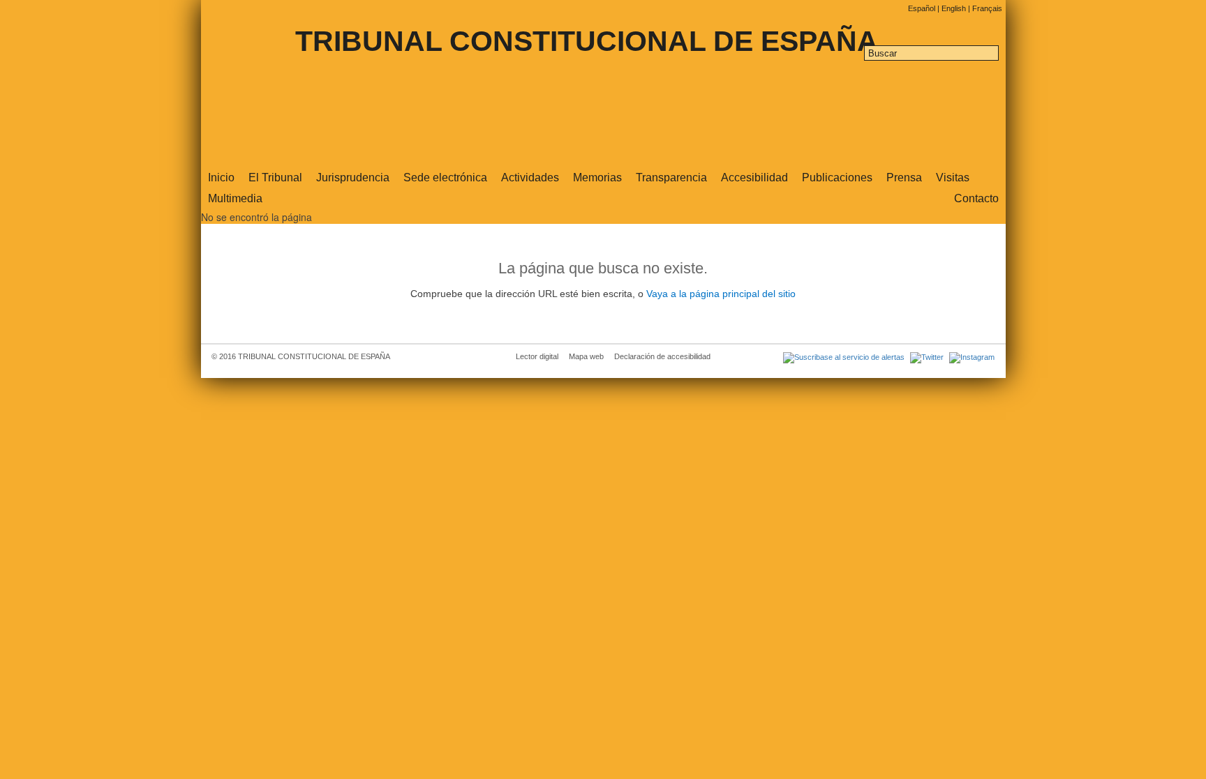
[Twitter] (926, 356)
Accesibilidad (754, 177)
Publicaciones (837, 177)
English (954, 8)
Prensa (904, 177)
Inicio (221, 177)
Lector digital (537, 356)
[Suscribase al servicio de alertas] (843, 356)
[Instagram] (970, 356)
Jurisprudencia (352, 177)
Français (987, 8)
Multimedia (235, 198)
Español (922, 8)
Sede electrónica (445, 177)
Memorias (597, 177)
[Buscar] (992, 54)
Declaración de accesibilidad (662, 356)
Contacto (976, 198)
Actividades (530, 177)
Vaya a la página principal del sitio (721, 294)
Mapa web (586, 356)
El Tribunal (275, 177)
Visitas (952, 177)
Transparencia (671, 177)
